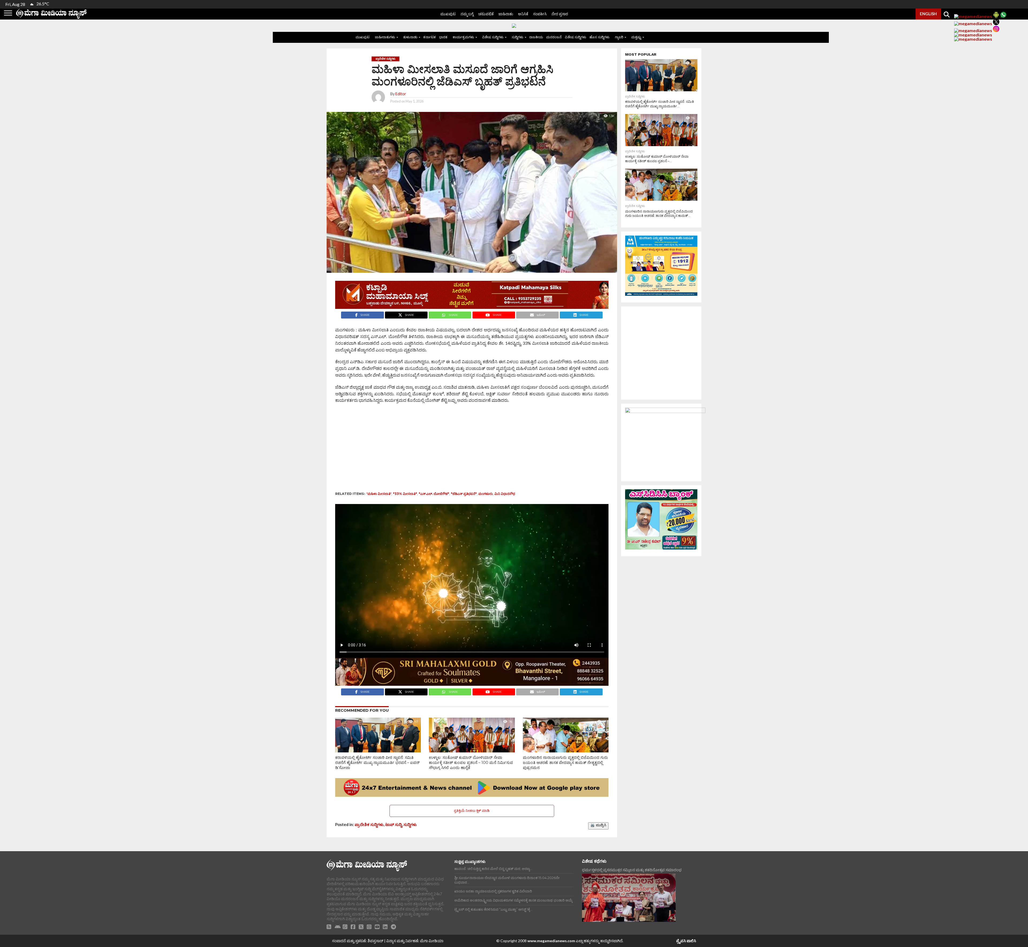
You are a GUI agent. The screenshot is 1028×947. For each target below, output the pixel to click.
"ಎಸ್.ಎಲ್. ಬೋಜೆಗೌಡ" (434, 494)
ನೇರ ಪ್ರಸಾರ (559, 14)
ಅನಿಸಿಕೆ (523, 14)
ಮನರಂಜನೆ (554, 37)
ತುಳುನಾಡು (410, 37)
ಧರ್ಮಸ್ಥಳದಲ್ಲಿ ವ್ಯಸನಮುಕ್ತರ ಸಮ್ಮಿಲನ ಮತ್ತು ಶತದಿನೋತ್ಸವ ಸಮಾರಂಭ (632, 870)
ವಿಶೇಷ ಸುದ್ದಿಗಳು (493, 37)
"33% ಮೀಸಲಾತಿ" (405, 494)
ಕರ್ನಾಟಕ (429, 37)
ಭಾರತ (443, 37)
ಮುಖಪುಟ (448, 14)
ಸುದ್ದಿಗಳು (517, 37)
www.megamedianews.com (551, 940)
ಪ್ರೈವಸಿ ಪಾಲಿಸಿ (686, 940)
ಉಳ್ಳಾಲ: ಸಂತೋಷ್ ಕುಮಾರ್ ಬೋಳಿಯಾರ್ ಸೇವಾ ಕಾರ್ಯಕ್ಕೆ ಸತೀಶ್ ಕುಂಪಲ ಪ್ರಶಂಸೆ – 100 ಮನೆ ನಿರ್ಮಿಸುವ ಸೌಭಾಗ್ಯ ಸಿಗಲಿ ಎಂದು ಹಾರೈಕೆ (471, 762)
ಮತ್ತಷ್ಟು (636, 37)
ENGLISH (928, 13)
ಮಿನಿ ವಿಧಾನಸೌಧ (504, 494)
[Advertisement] (455, 449)
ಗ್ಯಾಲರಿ (619, 37)
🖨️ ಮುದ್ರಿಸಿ (598, 825)
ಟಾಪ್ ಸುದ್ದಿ (393, 824)
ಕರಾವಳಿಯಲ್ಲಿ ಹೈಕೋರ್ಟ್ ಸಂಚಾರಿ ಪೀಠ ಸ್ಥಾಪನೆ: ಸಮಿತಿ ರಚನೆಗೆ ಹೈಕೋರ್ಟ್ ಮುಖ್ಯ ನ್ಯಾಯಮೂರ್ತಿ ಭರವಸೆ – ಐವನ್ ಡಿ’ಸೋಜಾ (377, 762)
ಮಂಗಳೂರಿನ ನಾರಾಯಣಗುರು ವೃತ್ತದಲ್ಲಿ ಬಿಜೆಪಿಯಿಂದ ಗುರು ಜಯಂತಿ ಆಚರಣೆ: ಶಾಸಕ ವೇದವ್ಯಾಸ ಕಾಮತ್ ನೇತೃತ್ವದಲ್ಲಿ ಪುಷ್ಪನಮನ (565, 762)
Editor (400, 94)
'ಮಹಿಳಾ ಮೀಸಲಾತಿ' (378, 494)
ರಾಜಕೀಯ (536, 37)
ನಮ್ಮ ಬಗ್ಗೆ (467, 14)
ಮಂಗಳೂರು (485, 494)
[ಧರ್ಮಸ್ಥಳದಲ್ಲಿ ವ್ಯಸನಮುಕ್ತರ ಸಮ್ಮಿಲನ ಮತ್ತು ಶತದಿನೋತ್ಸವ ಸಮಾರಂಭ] (629, 898)
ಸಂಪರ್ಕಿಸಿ (540, 14)
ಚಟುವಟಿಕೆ (486, 14)
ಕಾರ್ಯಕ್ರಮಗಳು (463, 37)
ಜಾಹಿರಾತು (505, 14)
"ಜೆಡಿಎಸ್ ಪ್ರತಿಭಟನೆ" (464, 494)
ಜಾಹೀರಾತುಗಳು (385, 37)
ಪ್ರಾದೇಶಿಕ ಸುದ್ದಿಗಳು (369, 824)
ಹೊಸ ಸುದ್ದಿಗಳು (599, 37)
